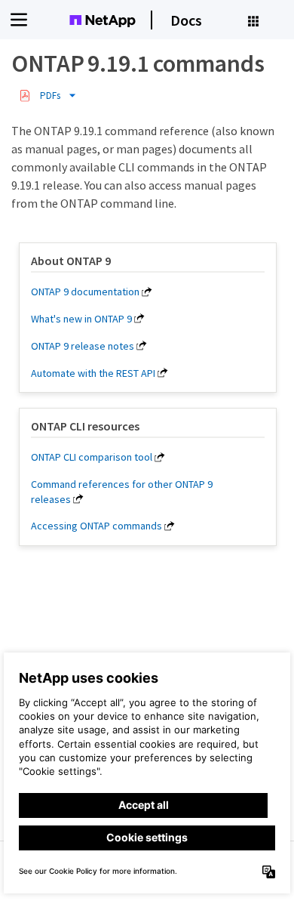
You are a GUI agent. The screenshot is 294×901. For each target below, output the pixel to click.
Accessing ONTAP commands (96, 525)
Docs (186, 20)
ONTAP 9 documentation (85, 291)
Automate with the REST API (93, 373)
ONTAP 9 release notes (82, 346)
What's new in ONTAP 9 (81, 319)
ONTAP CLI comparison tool (91, 457)
